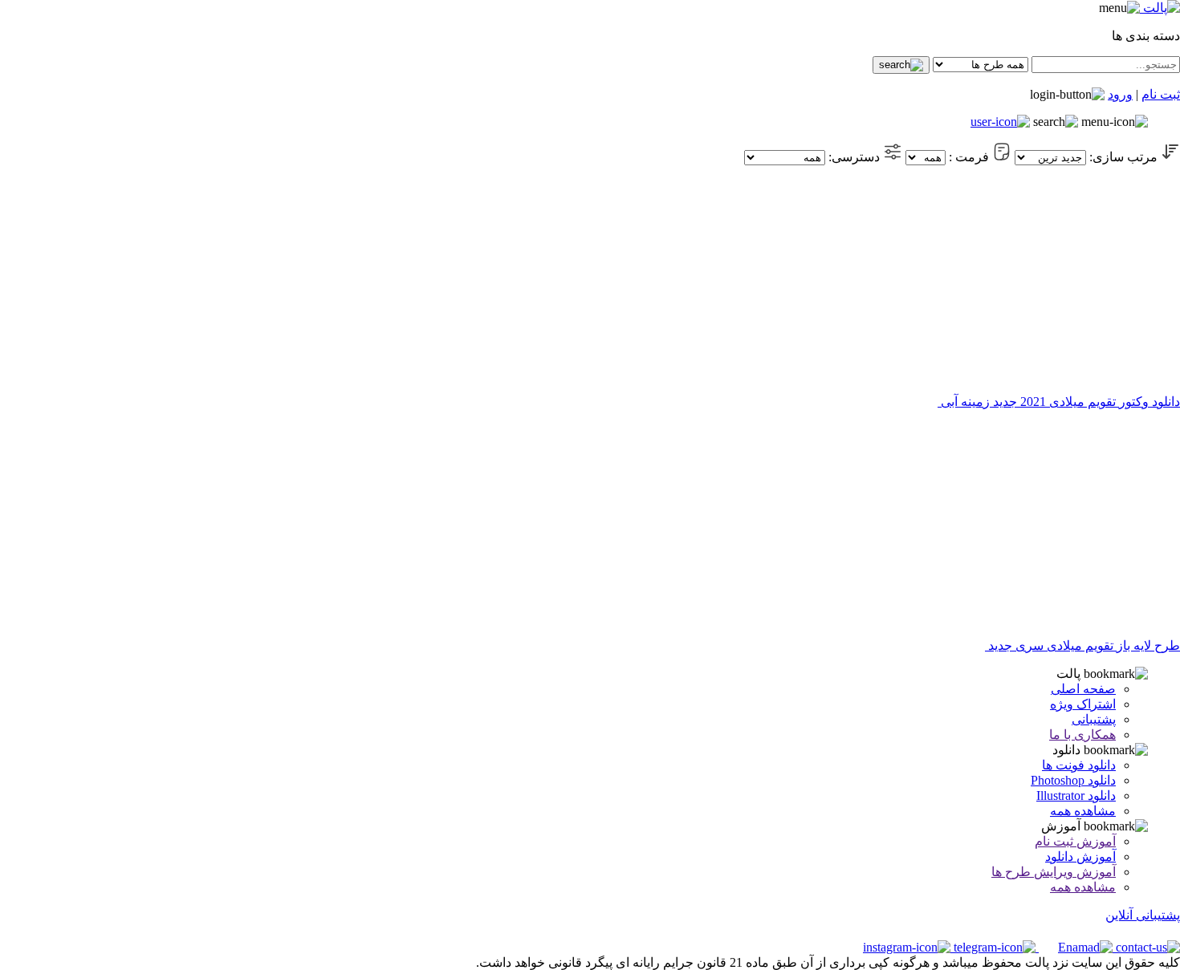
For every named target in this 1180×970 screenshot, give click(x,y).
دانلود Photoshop (1073, 780)
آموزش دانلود (1080, 856)
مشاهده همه (1083, 811)
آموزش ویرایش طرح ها (1053, 872)
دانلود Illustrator (1076, 795)
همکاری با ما (1082, 734)
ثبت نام (1160, 94)
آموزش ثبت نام (1075, 841)
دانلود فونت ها (1079, 765)
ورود (1120, 94)
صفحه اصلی (1083, 689)
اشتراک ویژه (1083, 704)
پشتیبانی (1094, 719)
